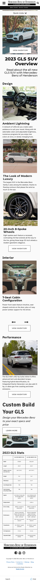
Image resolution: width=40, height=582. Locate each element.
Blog (32, 562)
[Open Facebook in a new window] (16, 552)
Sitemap (27, 562)
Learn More (11, 431)
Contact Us (19, 562)
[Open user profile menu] (20, 579)
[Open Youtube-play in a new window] (20, 552)
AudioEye (20, 564)
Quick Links (19, 13)
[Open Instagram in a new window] (24, 552)
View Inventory (20, 50)
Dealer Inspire (20, 569)
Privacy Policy (10, 562)
